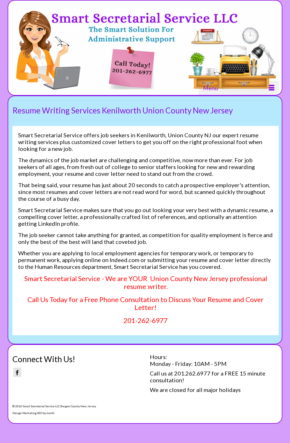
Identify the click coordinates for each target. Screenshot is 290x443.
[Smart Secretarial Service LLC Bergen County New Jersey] (145, 50)
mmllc (50, 413)
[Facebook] (17, 372)
